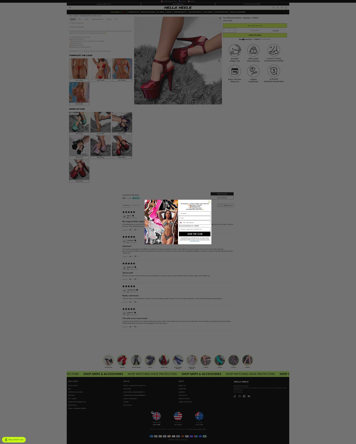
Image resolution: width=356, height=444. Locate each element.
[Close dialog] (209, 201)
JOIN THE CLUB (194, 234)
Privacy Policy (193, 241)
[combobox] (182, 223)
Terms (198, 241)
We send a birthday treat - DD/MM (189, 226)
